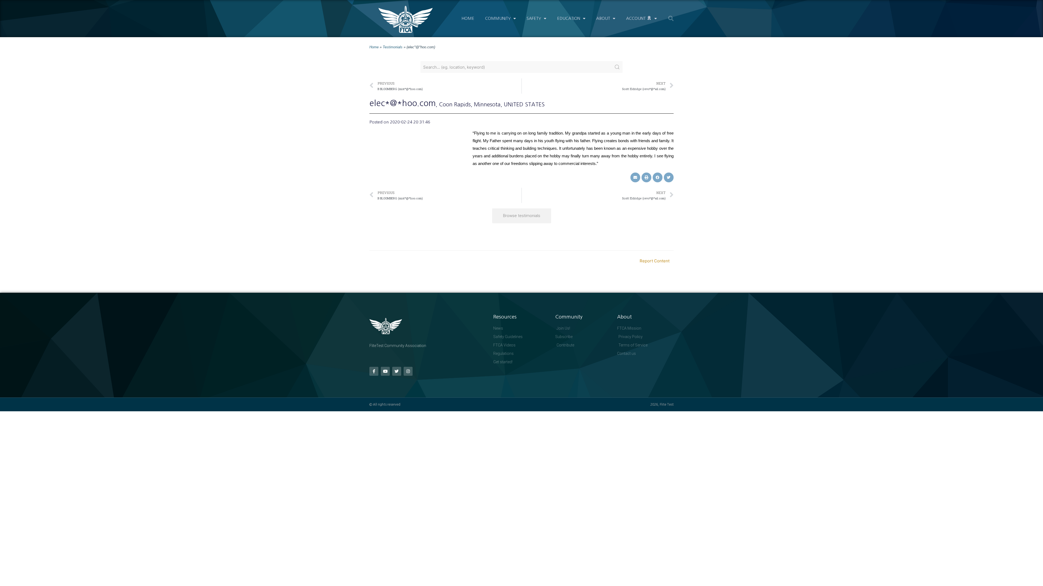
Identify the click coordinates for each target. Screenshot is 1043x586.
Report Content (655, 260)
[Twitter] (396, 371)
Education (568, 18)
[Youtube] (385, 371)
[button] (670, 18)
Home (467, 18)
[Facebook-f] (373, 371)
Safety (534, 18)
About (603, 18)
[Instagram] (408, 371)
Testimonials (393, 47)
